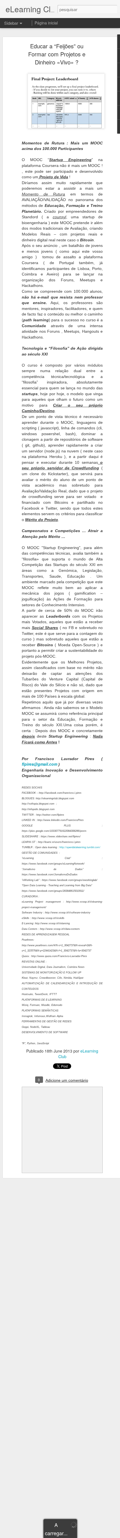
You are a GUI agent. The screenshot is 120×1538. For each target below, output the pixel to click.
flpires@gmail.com (39, 764)
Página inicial (46, 23)
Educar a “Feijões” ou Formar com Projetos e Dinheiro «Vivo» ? (56, 54)
